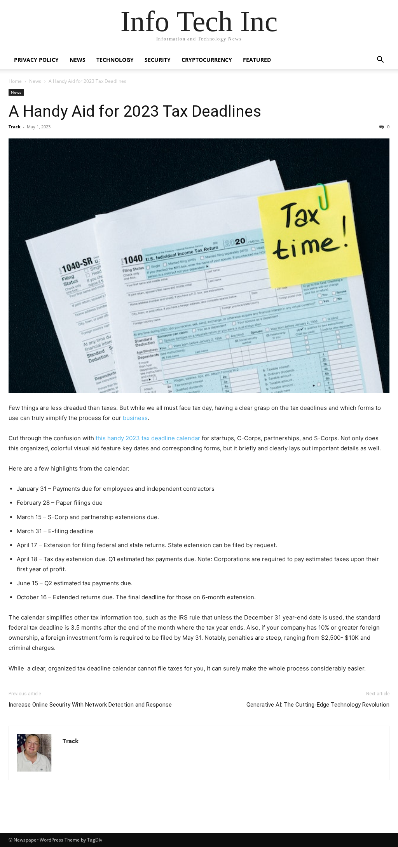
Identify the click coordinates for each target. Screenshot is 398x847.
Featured (257, 59)
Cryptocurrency (207, 59)
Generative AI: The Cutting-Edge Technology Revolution (317, 704)
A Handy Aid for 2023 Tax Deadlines (135, 111)
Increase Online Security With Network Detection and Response (90, 704)
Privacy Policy (36, 59)
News (78, 59)
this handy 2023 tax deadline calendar (149, 438)
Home (15, 81)
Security (158, 59)
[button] (380, 60)
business (135, 418)
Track (15, 127)
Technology (115, 59)
